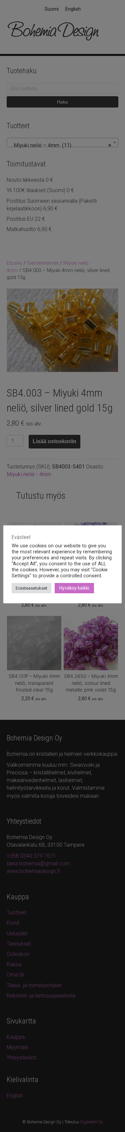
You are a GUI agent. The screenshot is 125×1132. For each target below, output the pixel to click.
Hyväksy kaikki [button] (74, 588)
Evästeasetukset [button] (31, 588)
